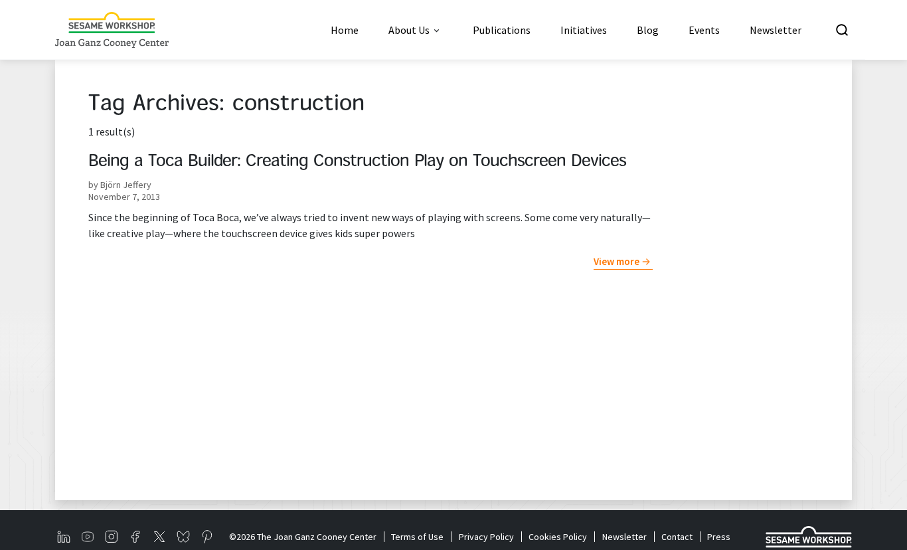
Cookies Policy (558, 537)
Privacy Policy (486, 537)
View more (616, 261)
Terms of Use (417, 537)
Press (718, 537)
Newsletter (624, 537)
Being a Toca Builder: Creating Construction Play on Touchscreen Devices (357, 162)
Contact (677, 537)
